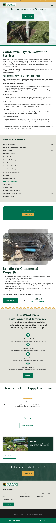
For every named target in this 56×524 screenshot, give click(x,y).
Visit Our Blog (9, 456)
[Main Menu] (52, 4)
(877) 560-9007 (38, 301)
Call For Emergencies (14, 520)
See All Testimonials (27, 425)
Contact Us (42, 520)
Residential (6, 494)
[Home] (9, 4)
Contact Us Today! (10, 300)
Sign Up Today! (43, 0)
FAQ (4, 496)
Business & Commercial (26, 494)
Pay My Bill (40, 496)
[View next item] (30, 418)
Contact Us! (27, 16)
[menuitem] (27, 144)
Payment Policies (25, 496)
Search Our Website (8, 499)
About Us (27, 375)
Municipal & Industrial (43, 494)
